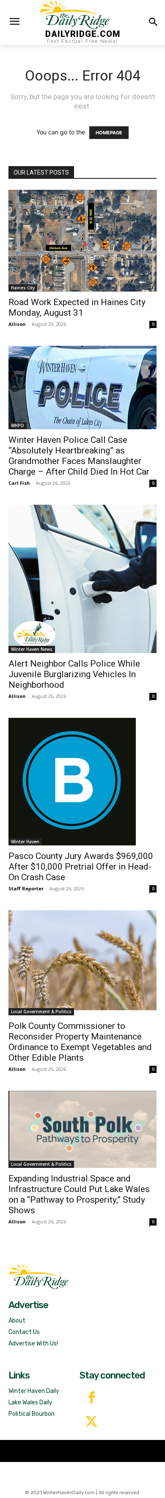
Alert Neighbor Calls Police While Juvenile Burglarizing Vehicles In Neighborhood (74, 674)
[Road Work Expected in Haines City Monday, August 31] (82, 241)
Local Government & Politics (41, 1011)
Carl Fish (19, 483)
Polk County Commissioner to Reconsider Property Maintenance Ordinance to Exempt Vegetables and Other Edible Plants (80, 1042)
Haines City (23, 288)
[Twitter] (92, 1422)
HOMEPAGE (109, 133)
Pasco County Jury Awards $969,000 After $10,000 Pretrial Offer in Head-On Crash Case (80, 866)
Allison (17, 324)
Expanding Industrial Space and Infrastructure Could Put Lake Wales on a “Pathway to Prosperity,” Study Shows (79, 1194)
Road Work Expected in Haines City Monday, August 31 (77, 307)
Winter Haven (25, 842)
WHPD (17, 425)
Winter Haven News (31, 649)
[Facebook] (92, 1398)
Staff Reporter (26, 888)
